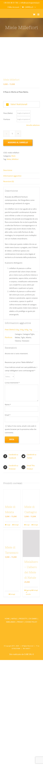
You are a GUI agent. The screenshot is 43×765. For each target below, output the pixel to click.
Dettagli (16, 525)
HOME (7, 618)
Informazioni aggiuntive (12, 176)
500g (26, 330)
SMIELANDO (11, 622)
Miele (13, 156)
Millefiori (15, 159)
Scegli (8, 525)
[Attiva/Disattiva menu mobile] (38, 14)
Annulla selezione (33, 125)
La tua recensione (12, 383)
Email (7, 415)
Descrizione (7, 170)
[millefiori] (21, 59)
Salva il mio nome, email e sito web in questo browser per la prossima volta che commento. (20, 429)
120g (17, 330)
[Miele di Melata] (11, 495)
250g (21, 330)
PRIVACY (20, 622)
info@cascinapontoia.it (30, 3)
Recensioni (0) (8, 181)
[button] (21, 104)
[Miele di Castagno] (31, 495)
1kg (30, 330)
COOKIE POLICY (31, 622)
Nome (8, 404)
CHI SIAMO (33, 618)
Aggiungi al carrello (18, 142)
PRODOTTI (23, 618)
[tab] (21, 170)
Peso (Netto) (8, 113)
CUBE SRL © (29, 654)
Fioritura (6, 119)
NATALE (14, 618)
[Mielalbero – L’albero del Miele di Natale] (31, 543)
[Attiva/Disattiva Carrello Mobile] (34, 14)
